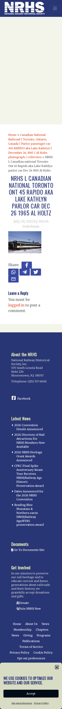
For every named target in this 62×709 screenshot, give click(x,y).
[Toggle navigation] (55, 8)
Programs (43, 635)
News (45, 624)
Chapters (42, 629)
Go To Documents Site (28, 550)
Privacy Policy (41, 703)
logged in (16, 305)
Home (12, 135)
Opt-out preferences (22, 703)
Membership (23, 629)
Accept (31, 693)
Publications (31, 641)
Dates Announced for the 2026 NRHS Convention (28, 495)
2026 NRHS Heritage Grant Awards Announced (28, 456)
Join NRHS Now (30, 608)
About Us (31, 624)
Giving (28, 635)
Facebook (23, 398)
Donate (24, 603)
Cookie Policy (43, 652)
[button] (57, 667)
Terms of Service (31, 647)
